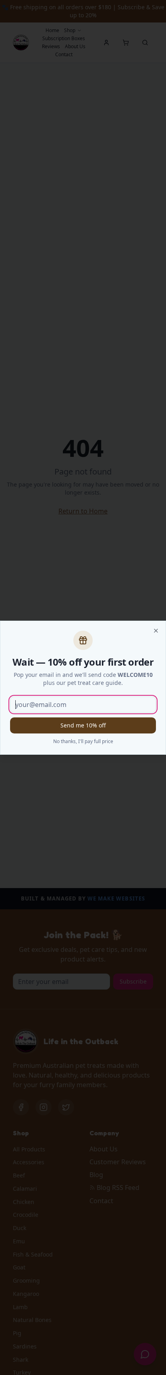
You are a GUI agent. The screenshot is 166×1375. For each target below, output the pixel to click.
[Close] (156, 630)
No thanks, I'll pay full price (83, 741)
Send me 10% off (83, 725)
